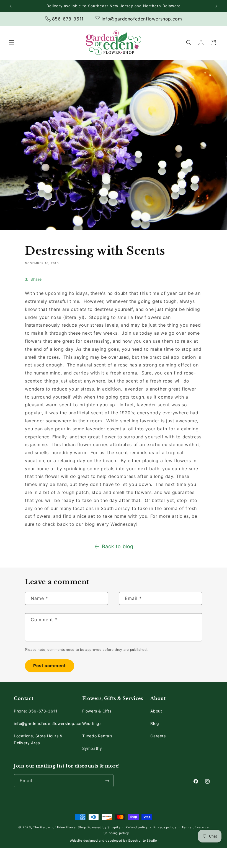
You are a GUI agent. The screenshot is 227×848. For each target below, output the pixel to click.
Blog (154, 723)
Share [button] (36, 279)
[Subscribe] (107, 780)
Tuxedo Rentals (97, 735)
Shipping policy (116, 833)
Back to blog (117, 546)
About (156, 711)
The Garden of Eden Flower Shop (59, 827)
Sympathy (92, 748)
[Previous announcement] (11, 6)
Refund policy (137, 827)
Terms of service (195, 827)
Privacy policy (164, 827)
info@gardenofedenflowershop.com (49, 723)
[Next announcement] (216, 6)
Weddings (92, 723)
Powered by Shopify (103, 827)
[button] (12, 43)
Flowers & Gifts (97, 711)
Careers (158, 735)
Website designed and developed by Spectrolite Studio (113, 840)
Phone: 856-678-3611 (35, 711)
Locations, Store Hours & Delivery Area (38, 739)
